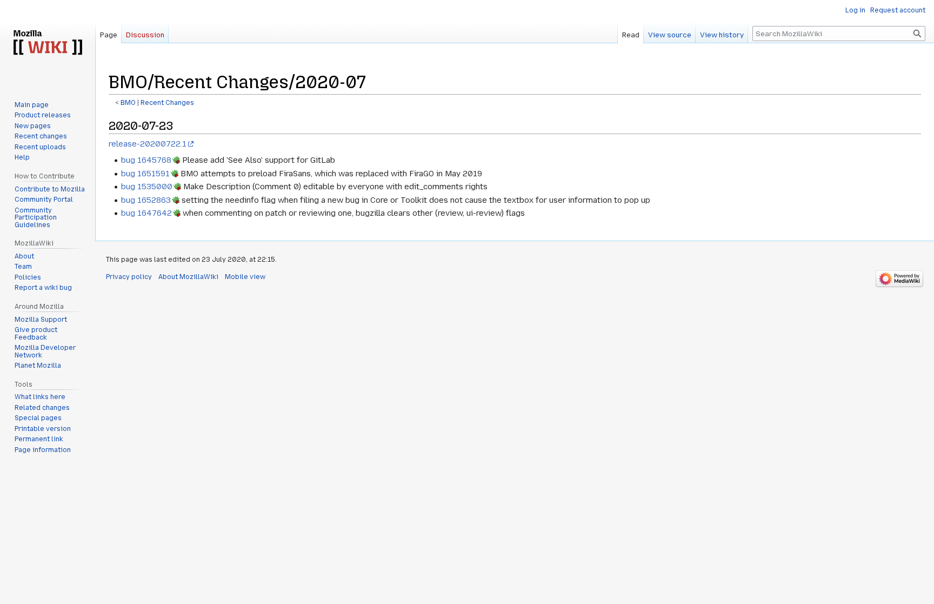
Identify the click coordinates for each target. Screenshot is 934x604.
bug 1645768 (146, 160)
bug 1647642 (146, 213)
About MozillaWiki (188, 277)
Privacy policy (129, 277)
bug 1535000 (146, 186)
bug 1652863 (146, 200)
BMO (128, 103)
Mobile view (245, 277)
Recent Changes (167, 103)
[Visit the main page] (47, 43)
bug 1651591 (145, 173)
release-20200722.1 (147, 144)
